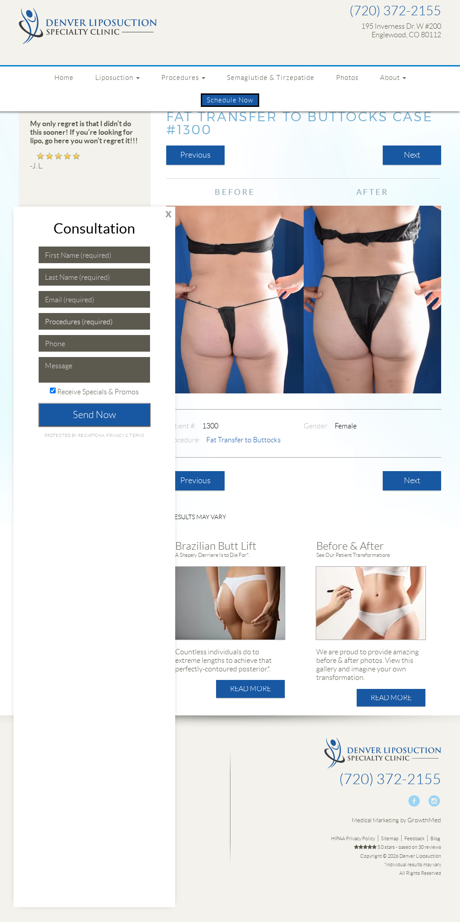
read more (250, 689)
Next (412, 154)
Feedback (414, 838)
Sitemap (389, 838)
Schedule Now (230, 100)
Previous (195, 154)
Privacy (115, 435)
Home (64, 77)
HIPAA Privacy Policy (353, 838)
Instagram (434, 801)
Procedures (181, 77)
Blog (435, 838)
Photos (347, 77)
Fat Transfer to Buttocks (243, 440)
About (391, 77)
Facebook (414, 801)
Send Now (94, 414)
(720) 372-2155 (395, 11)
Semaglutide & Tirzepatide (270, 77)
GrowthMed (424, 820)
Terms (136, 435)
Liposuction (115, 77)
